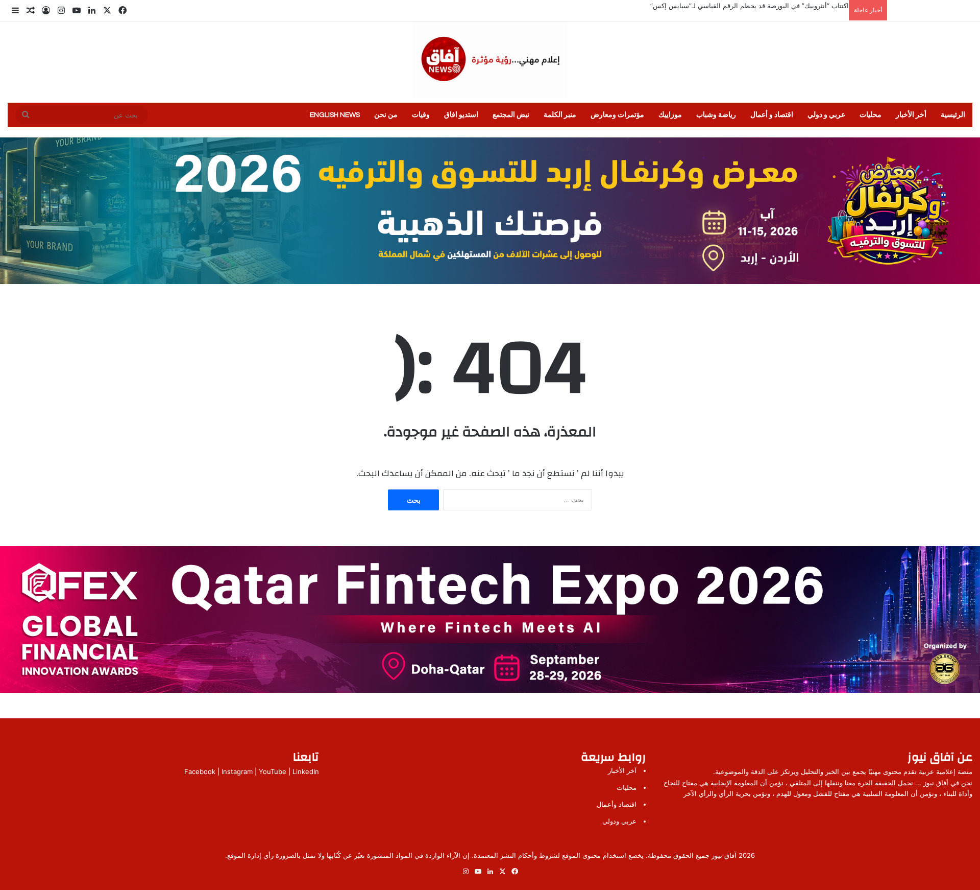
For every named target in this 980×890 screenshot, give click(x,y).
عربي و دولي (826, 115)
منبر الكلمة (560, 115)
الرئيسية (953, 115)
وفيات (421, 115)
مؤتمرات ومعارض (617, 115)
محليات (870, 115)
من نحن (386, 115)
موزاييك (670, 115)
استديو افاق (461, 115)
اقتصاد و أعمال (771, 115)
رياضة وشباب (716, 115)
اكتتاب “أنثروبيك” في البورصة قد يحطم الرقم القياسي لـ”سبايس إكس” (749, 6)
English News (335, 115)
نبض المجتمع (511, 115)
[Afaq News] (490, 59)
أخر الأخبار (911, 115)
